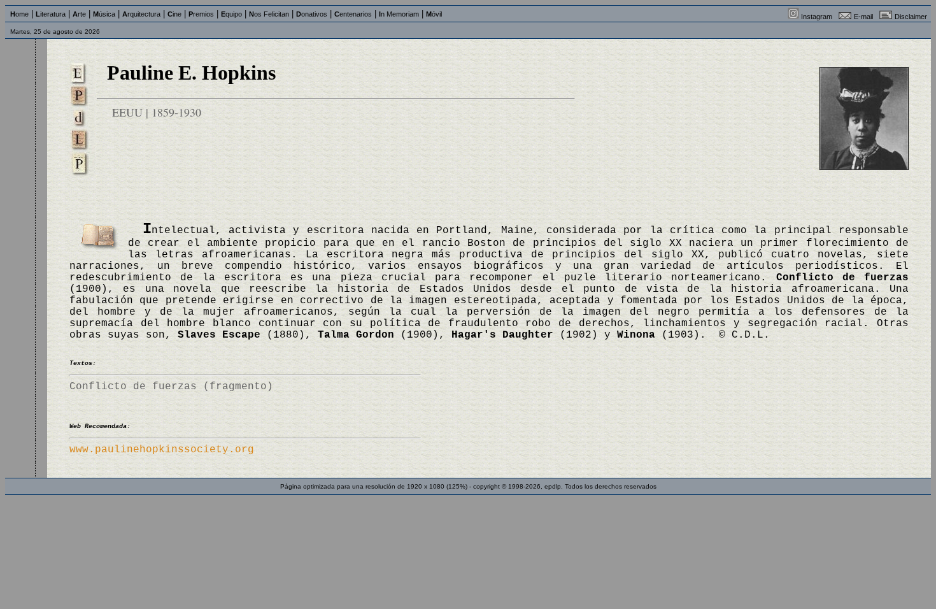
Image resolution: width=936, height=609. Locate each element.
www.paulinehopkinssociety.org (161, 449)
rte (79, 14)
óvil (434, 14)
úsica (104, 14)
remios (201, 14)
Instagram (816, 16)
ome (19, 14)
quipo (231, 14)
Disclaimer (911, 16)
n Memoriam (399, 14)
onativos (311, 14)
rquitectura (141, 14)
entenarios (353, 14)
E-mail (863, 16)
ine (174, 14)
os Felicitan (269, 14)
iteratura (51, 14)
